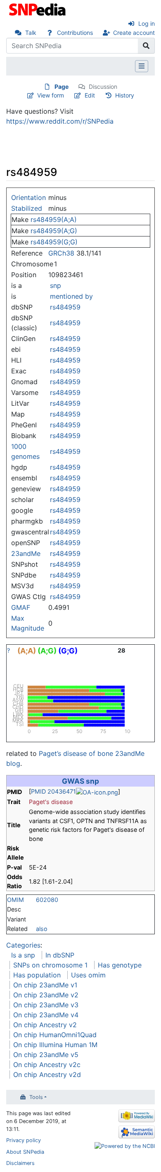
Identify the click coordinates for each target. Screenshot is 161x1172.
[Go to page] (146, 46)
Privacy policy (23, 1140)
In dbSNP (59, 955)
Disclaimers (20, 1163)
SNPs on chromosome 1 (50, 965)
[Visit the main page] (38, 9)
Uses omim (88, 975)
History (124, 95)
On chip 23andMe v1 (45, 985)
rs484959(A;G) (54, 231)
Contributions (75, 32)
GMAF (20, 607)
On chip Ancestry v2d (47, 1074)
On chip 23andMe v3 (45, 1005)
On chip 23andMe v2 (45, 995)
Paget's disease (51, 801)
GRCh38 (61, 253)
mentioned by (71, 296)
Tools (36, 1097)
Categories (23, 945)
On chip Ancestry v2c (46, 1064)
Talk (30, 32)
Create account (134, 32)
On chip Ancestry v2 (45, 1025)
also (41, 928)
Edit (90, 95)
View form (50, 95)
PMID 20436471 (53, 791)
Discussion (103, 86)
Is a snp (23, 955)
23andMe (25, 553)
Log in (146, 23)
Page (61, 86)
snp (55, 285)
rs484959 (65, 307)
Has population (37, 975)
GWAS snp (80, 781)
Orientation (28, 197)
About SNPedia (25, 1152)
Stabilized (26, 208)
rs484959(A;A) (54, 219)
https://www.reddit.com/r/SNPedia (60, 121)
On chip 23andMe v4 (45, 1015)
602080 (47, 899)
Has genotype (120, 965)
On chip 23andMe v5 (45, 1054)
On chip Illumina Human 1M (55, 1044)
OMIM (15, 899)
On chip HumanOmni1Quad (55, 1035)
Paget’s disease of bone (76, 753)
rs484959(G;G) (54, 242)
